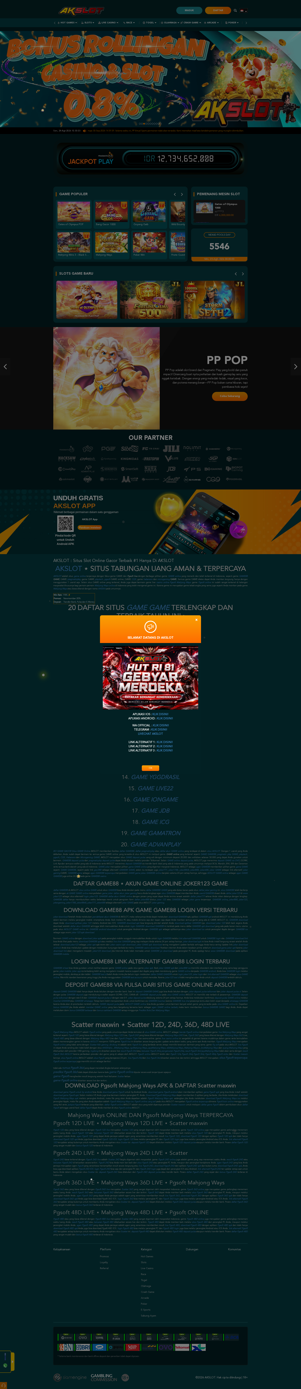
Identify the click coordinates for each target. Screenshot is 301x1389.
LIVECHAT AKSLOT (150, 734)
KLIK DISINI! (160, 714)
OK (150, 768)
